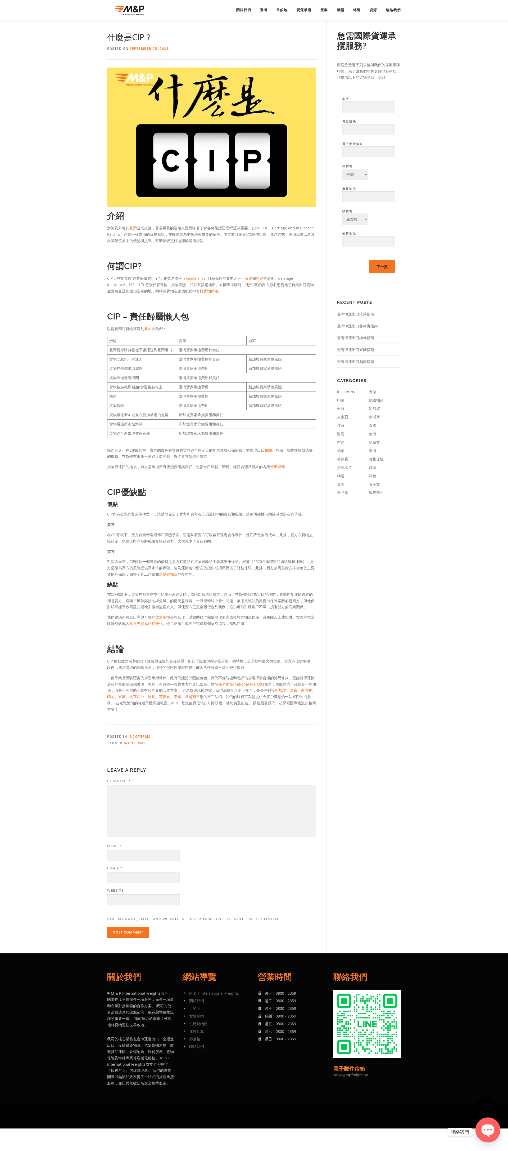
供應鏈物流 (168, 574)
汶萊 (293, 690)
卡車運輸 (277, 466)
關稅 (372, 475)
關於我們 (243, 10)
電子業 (374, 484)
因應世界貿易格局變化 (144, 623)
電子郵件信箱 (352, 144)
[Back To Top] (485, 1103)
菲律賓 (164, 696)
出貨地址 (349, 188)
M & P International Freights (239, 684)
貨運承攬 (304, 10)
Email (115, 868)
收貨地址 (349, 233)
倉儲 (372, 391)
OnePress (275, 1115)
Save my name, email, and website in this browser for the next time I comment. (193, 919)
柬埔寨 (306, 690)
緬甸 (151, 696)
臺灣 (263, 10)
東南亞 (342, 416)
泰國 (177, 696)
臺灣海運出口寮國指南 (355, 349)
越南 (192, 696)
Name (114, 845)
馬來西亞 (136, 696)
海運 (248, 278)
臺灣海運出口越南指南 (355, 361)
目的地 (282, 10)
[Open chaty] (487, 1131)
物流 (372, 433)
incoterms (135, 743)
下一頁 (382, 266)
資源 (373, 10)
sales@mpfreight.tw (350, 1075)
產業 (324, 10)
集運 (340, 484)
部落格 (194, 1038)
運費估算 (196, 1031)
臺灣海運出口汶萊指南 (355, 314)
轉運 (357, 10)
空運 (259, 278)
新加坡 (149, 328)
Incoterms (194, 278)
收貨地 (347, 211)
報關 (340, 10)
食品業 (342, 492)
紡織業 (374, 442)
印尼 (111, 696)
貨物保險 (210, 291)
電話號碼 (349, 121)
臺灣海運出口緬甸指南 (355, 337)
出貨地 (347, 166)
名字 (345, 99)
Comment (119, 781)
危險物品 (376, 400)
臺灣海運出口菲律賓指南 (357, 325)
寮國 (122, 696)
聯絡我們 (393, 10)
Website (115, 890)
